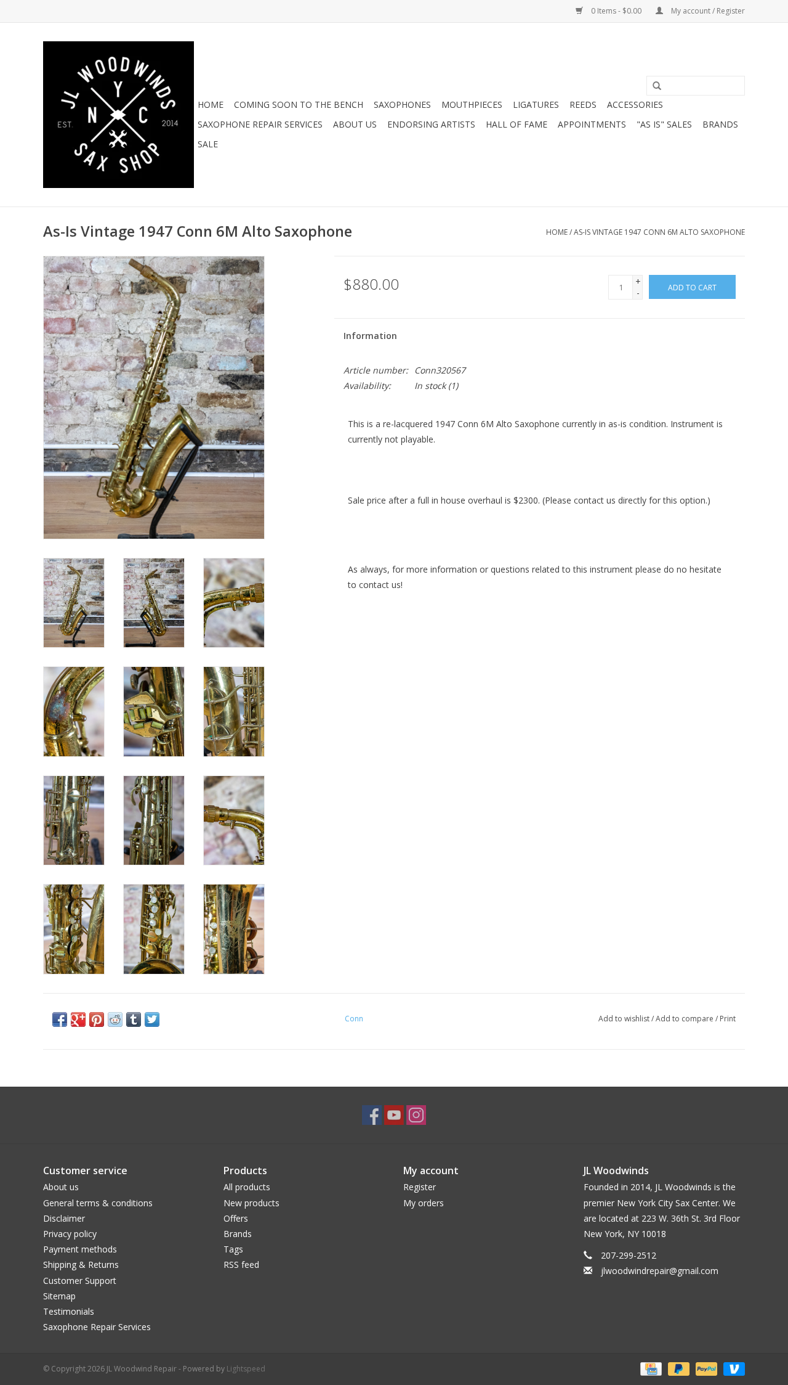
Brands (720, 124)
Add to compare (685, 1018)
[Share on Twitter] (152, 1019)
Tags (233, 1249)
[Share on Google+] (78, 1019)
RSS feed (241, 1264)
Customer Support (79, 1280)
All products (246, 1187)
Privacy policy (70, 1234)
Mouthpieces (471, 104)
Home (210, 104)
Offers (235, 1218)
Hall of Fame (516, 124)
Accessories (635, 104)
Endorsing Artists (431, 124)
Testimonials (68, 1311)
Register (419, 1187)
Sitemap (59, 1296)
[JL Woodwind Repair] (118, 114)
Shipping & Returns (81, 1264)
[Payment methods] (649, 1368)
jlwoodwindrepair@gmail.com (659, 1271)
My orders (423, 1203)
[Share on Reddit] (115, 1019)
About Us (355, 124)
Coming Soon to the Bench (298, 104)
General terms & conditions (98, 1203)
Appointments (592, 124)
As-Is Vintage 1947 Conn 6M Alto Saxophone (659, 232)
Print (728, 1018)
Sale (208, 144)
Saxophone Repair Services (260, 124)
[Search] (656, 86)
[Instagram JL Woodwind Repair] (416, 1115)
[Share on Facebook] (59, 1019)
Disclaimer (64, 1218)
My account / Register (707, 11)
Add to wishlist (623, 1018)
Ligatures (536, 104)
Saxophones (402, 104)
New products (251, 1203)
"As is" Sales (664, 124)
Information (370, 335)
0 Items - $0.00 (616, 11)
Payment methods (80, 1249)
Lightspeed (246, 1368)
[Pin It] (96, 1019)
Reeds (583, 104)
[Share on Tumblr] (133, 1019)
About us (61, 1187)
